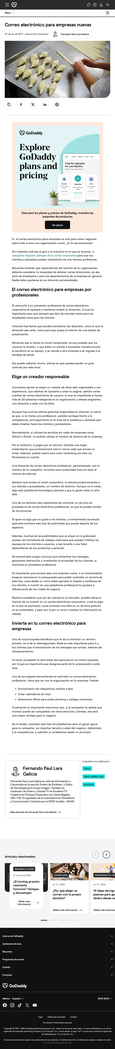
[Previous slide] (95, 854)
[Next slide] (106, 854)
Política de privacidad (56, 1017)
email (87, 768)
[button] (44, 920)
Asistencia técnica (11, 944)
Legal (40, 1017)
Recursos (7, 951)
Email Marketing (93, 777)
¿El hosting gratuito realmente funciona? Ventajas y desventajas (26, 887)
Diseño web (60, 875)
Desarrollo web (24, 869)
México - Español (11, 998)
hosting (88, 784)
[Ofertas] (88, 5)
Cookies (73, 1017)
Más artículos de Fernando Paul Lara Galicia (33, 812)
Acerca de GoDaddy (12, 936)
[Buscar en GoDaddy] (107, 12)
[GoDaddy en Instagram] (12, 1006)
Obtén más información (24, 902)
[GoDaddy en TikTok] (19, 1006)
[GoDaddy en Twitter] (27, 1006)
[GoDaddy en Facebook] (4, 1006)
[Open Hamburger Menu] (6, 5)
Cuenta (6, 967)
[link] (21, 104)
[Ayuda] (95, 5)
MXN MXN (103, 998)
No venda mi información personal (57, 1022)
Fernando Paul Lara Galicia (75, 34)
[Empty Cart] (107, 5)
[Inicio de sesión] (101, 5)
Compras (7, 975)
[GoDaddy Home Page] (14, 985)
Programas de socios (13, 959)
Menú (8, 13)
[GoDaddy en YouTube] (34, 1006)
